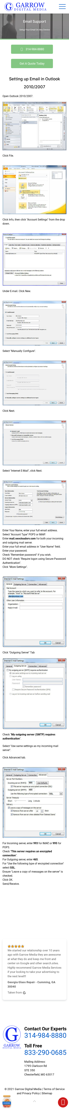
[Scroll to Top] (34, 1101)
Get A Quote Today (32, 63)
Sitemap (47, 1093)
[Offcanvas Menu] (62, 7)
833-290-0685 (45, 1052)
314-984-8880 (34, 49)
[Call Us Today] (63, 1102)
